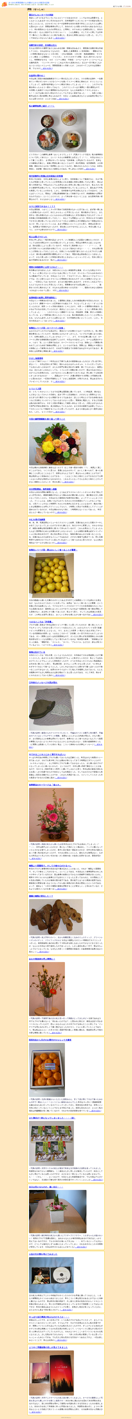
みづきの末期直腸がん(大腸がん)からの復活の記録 (29, 3)
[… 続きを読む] (59, 38)
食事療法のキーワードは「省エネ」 (45, 785)
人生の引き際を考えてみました (43, 1254)
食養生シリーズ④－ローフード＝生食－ (47, 328)
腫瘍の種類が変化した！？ (41, 896)
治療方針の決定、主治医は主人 (43, 45)
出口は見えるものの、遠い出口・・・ (46, 1187)
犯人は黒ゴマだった (38, 237)
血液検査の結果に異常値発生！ (43, 297)
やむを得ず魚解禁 (37, 519)
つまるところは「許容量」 (41, 622)
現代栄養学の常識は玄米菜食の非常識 (46, 176)
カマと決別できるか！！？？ (42, 206)
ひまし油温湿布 (36, 358)
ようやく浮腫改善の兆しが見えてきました (48, 1347)
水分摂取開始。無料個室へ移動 (43, 489)
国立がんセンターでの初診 (41, 15)
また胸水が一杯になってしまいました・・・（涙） (52, 1118)
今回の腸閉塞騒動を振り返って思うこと (47, 419)
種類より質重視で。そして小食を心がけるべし (50, 866)
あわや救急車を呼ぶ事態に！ (42, 959)
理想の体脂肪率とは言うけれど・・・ (46, 267)
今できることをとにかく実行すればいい (47, 754)
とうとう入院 (35, 389)
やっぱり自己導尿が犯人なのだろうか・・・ (49, 1317)
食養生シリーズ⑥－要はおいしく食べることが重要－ (53, 550)
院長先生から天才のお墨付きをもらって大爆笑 (50, 1040)
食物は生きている (37, 652)
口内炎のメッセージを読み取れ (43, 682)
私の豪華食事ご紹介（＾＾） (42, 106)
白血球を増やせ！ (37, 75)
